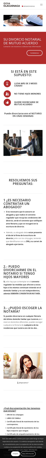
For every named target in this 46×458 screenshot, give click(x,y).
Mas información (28, 454)
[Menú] (41, 4)
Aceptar (15, 454)
